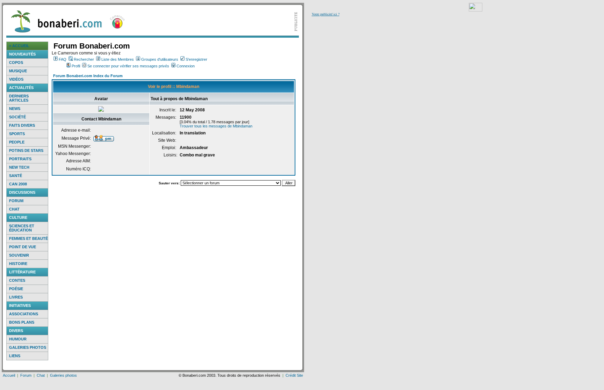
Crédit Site (294, 375)
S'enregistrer (196, 59)
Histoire (18, 264)
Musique (18, 71)
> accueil (19, 46)
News (14, 108)
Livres (16, 297)
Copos (16, 62)
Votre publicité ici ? (325, 14)
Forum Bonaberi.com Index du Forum (88, 76)
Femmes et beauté (28, 238)
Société (17, 117)
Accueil (9, 375)
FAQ (62, 59)
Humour (18, 339)
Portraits (20, 159)
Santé (15, 176)
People (16, 142)
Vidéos (16, 79)
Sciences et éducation (21, 228)
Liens (14, 356)
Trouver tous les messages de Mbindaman (216, 126)
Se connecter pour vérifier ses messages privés (128, 66)
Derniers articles (19, 98)
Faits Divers (22, 125)
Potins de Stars (26, 150)
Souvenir (19, 255)
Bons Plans (21, 322)
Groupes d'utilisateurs (159, 59)
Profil (76, 66)
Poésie (16, 289)
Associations (23, 314)
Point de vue (22, 247)
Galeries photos (27, 347)
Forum (16, 201)
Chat (14, 209)
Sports (17, 134)
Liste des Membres (117, 59)
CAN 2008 (18, 184)
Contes (17, 280)
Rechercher (84, 59)
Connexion (186, 66)
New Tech (19, 167)
